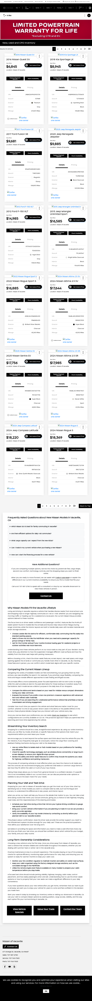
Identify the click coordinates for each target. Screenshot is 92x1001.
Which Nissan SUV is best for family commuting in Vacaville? (34, 526)
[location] (45, 1)
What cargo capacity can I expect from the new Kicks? (32, 540)
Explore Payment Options (15, 78)
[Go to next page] (85, 49)
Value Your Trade (45, 909)
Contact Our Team (73, 909)
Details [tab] (18, 87)
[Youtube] (9, 966)
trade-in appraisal (62, 577)
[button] (39, 56)
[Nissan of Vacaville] (9, 7)
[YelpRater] (14, 966)
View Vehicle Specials (19, 910)
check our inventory (59, 715)
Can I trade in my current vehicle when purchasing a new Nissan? (36, 547)
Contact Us (46, 595)
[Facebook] (5, 966)
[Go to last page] (89, 49)
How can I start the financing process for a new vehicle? (33, 555)
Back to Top (85, 506)
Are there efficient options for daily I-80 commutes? (31, 533)
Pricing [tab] (30, 87)
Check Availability (33, 78)
